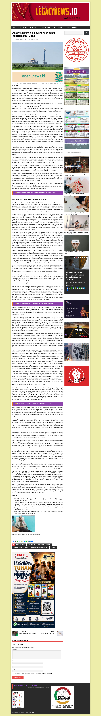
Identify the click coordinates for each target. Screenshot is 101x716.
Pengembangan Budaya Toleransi (39, 547)
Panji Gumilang (32, 544)
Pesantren (53, 547)
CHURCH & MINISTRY (71, 27)
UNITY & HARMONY (58, 27)
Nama (14, 660)
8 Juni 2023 (16, 39)
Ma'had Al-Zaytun (20, 544)
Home (13, 27)
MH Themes (32, 712)
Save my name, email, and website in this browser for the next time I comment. (33, 673)
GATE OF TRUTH (46, 27)
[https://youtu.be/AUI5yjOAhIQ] (86, 33)
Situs (13, 669)
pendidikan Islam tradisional (21, 547)
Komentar (14, 649)
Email (13, 665)
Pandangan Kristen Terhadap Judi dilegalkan (74, 251)
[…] (75, 285)
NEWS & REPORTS (22, 27)
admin (22, 39)
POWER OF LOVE (34, 27)
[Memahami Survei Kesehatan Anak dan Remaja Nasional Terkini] (76, 262)
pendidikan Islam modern (44, 544)
